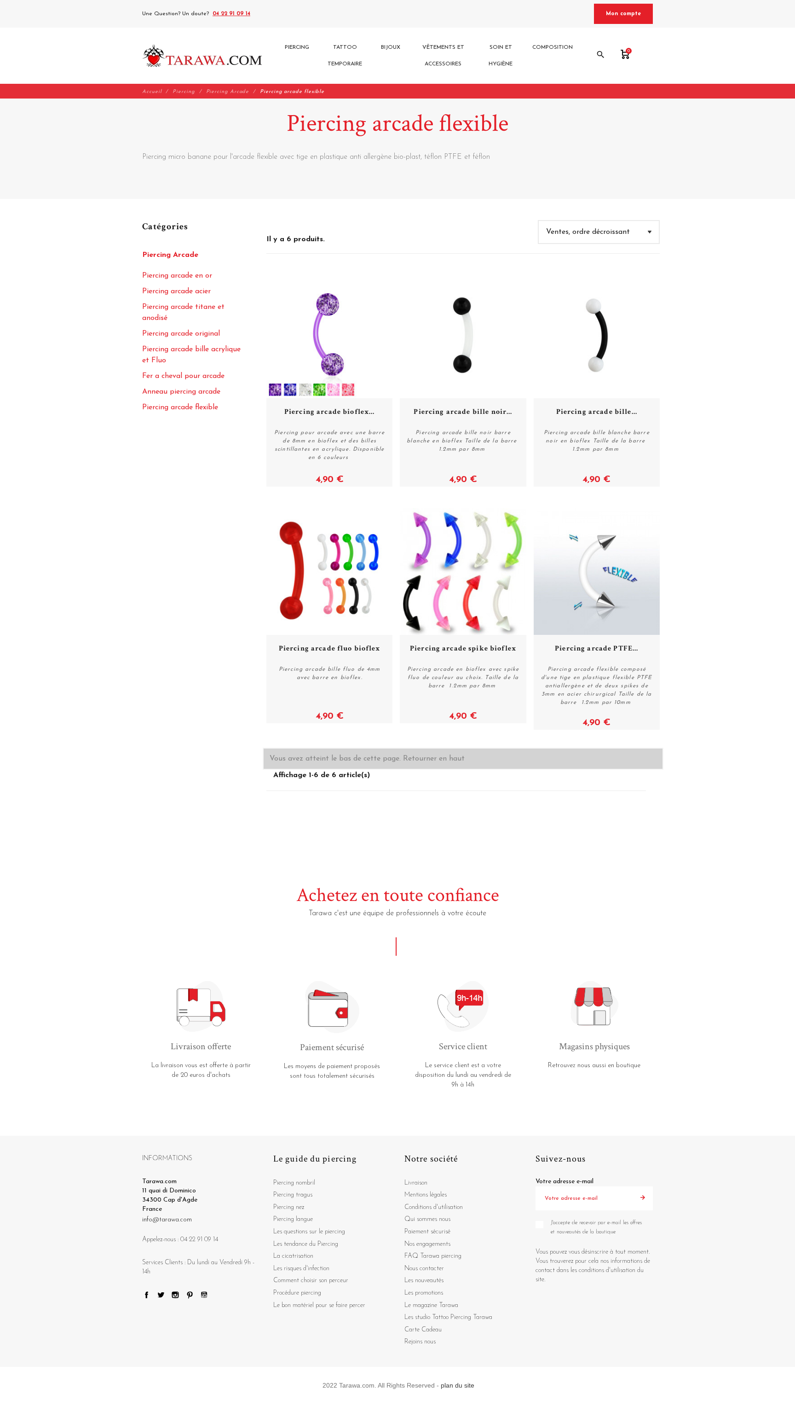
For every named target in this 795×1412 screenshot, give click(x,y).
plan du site (457, 1385)
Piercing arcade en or (177, 275)
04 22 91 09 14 (231, 14)
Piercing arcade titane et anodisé (183, 312)
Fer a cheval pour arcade (183, 376)
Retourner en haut (434, 758)
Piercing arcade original (181, 333)
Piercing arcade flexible (180, 407)
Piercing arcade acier (176, 291)
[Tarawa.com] (202, 55)
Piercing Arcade (170, 255)
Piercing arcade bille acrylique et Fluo (191, 355)
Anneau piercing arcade (181, 391)
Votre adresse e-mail (564, 1181)
